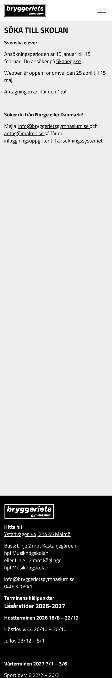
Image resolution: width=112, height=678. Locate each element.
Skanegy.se (68, 61)
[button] (101, 10)
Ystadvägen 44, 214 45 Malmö (37, 534)
